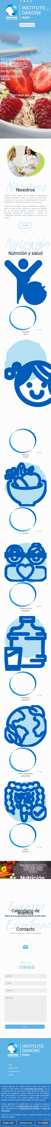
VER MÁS (24, 225)
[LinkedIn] (29, 967)
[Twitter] (25, 967)
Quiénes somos (13, 1068)
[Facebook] (21, 967)
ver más (39, 330)
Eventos (11, 1075)
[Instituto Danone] (25, 12)
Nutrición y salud (14, 1071)
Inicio (10, 1064)
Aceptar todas (8, 1123)
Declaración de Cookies (29, 1108)
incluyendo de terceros (33, 1089)
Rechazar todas (26, 1123)
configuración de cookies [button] (28, 1106)
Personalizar (43, 1123)
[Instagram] (33, 967)
